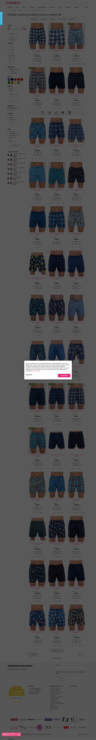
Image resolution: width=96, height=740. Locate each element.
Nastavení (29, 375)
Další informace (36, 371)
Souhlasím (64, 375)
